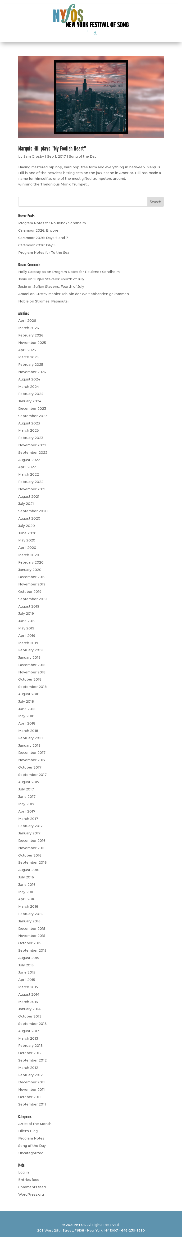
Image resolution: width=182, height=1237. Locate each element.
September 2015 (32, 950)
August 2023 (29, 423)
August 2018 (28, 694)
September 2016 (32, 862)
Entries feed (28, 1180)
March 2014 (28, 1002)
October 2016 (29, 855)
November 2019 (32, 584)
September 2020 (33, 511)
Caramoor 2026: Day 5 (36, 245)
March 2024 (28, 387)
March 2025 (28, 357)
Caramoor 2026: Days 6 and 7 (43, 238)
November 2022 (32, 445)
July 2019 (26, 613)
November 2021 (32, 489)
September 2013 (32, 1024)
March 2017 (28, 819)
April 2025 (27, 350)
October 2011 (29, 1097)
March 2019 (28, 643)
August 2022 (29, 460)
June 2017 (27, 796)
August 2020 (29, 518)
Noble (23, 301)
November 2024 (32, 372)
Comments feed (32, 1187)
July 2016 (26, 877)
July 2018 (26, 701)
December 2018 (32, 665)
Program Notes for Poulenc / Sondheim (52, 223)
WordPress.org (31, 1194)
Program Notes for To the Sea (43, 252)
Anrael (23, 294)
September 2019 (32, 599)
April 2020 (27, 547)
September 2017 (32, 775)
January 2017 (29, 833)
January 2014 (29, 1009)
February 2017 (30, 826)
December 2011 (31, 1082)
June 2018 (27, 709)
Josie (22, 279)
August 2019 (28, 606)
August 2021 (28, 496)
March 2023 (28, 430)
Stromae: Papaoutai (51, 301)
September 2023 (32, 416)
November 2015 (31, 936)
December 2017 (32, 752)
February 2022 (30, 482)
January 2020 (29, 570)
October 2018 (29, 679)
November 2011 (31, 1089)
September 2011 (32, 1104)
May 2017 (26, 804)
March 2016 (28, 906)
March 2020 (28, 555)
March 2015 (28, 987)
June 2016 (27, 884)
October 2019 (29, 591)
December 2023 (32, 408)
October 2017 (29, 767)
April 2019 (26, 635)
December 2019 (32, 577)
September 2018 (32, 687)
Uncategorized (30, 1153)
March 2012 (28, 1068)
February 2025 (30, 364)
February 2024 (30, 394)
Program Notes (31, 1138)
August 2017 (28, 782)
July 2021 (26, 504)
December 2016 (32, 840)
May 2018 (26, 716)
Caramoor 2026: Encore (38, 230)
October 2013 (29, 1016)
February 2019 (30, 650)
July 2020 (26, 526)
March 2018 (28, 731)
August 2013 (28, 1031)
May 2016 (26, 892)
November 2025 (32, 343)
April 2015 (26, 980)
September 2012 (32, 1060)
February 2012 (30, 1075)
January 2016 (29, 921)
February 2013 (30, 1045)
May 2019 (26, 628)
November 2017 (32, 760)
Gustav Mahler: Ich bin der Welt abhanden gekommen (82, 294)
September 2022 (32, 452)
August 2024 (29, 379)
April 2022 (27, 467)
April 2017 (26, 811)
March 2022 (28, 474)
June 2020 (27, 533)
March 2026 (28, 328)
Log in (23, 1172)
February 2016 (30, 914)
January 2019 (29, 657)
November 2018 (32, 672)
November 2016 (32, 848)
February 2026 (30, 335)
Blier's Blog (28, 1131)
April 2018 (26, 723)
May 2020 (26, 540)
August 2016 (28, 870)
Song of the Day (82, 156)
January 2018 (29, 745)
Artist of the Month (34, 1124)
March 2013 (28, 1038)
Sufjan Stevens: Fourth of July (58, 279)
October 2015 (29, 943)
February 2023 (30, 438)
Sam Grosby (33, 156)
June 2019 (27, 621)
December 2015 (31, 928)
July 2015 (26, 965)
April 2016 (26, 899)
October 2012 (29, 1053)
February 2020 (31, 562)
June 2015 (26, 972)
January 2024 (29, 401)
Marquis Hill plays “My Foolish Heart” (52, 148)
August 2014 (28, 994)
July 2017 (26, 789)
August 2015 (28, 958)
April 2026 (27, 320)
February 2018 (30, 738)
